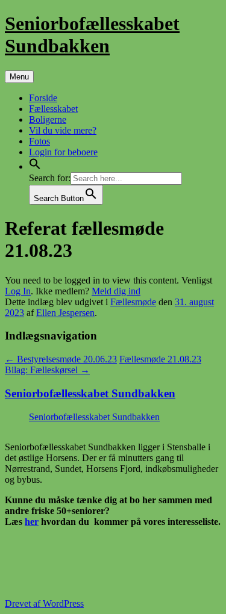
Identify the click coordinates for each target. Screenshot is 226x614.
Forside (43, 98)
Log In (18, 291)
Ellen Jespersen (65, 313)
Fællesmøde (133, 302)
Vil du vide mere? (62, 130)
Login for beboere (63, 152)
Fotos (39, 141)
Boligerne (47, 119)
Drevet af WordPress (44, 603)
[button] (35, 166)
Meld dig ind (116, 291)
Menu (19, 76)
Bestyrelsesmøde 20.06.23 (61, 359)
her (32, 521)
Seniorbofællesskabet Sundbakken (92, 35)
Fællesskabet (53, 109)
